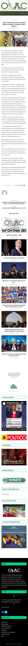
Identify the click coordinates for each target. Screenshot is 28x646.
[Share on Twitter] (17, 185)
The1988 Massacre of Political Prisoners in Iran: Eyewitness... (13, 462)
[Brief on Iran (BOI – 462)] (14, 225)
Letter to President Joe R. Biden (14, 258)
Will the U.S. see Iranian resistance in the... (14, 281)
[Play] (3, 429)
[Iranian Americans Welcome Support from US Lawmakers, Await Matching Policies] (14, 295)
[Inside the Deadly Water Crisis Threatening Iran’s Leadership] (14, 319)
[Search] (26, 13)
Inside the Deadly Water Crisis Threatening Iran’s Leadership (14, 330)
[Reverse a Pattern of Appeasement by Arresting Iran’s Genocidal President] (14, 343)
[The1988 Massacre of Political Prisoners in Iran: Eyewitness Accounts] (14, 457)
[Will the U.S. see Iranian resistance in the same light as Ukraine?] (14, 270)
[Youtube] (22, 13)
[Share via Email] (24, 185)
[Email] (24, 13)
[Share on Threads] (20, 185)
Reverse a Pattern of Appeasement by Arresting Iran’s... (14, 355)
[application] (14, 416)
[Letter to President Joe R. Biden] (14, 247)
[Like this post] (14, 185)
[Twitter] (20, 13)
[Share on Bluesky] (22, 185)
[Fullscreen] (24, 429)
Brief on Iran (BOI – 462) (14, 235)
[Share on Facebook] (16, 185)
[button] (2, 457)
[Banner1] (14, 537)
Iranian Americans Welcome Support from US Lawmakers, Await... (14, 306)
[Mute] (22, 429)
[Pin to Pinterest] (19, 185)
